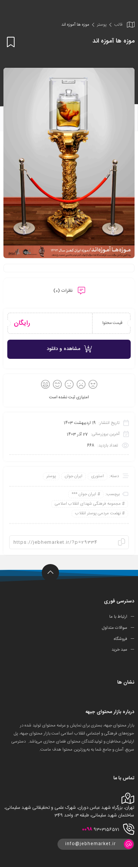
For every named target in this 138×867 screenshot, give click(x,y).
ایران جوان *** (84, 494)
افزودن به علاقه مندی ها (9, 41)
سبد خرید (119, 649)
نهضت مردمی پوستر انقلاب (98, 513)
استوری (97, 476)
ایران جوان (73, 476)
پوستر (102, 24)
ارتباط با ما (118, 616)
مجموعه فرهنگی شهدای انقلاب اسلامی (88, 504)
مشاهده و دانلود (63, 349)
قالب (118, 24)
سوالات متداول (114, 628)
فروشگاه (120, 638)
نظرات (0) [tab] (63, 290)
